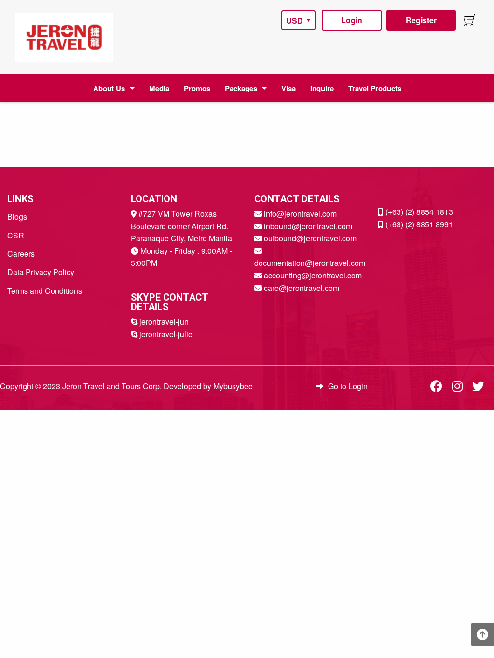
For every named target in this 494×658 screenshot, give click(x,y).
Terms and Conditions (44, 290)
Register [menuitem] (421, 20)
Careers (21, 253)
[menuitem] (64, 37)
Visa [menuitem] (288, 88)
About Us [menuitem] (109, 88)
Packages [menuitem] (241, 88)
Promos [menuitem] (197, 88)
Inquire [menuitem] (322, 88)
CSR (15, 235)
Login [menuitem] (351, 20)
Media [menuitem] (159, 88)
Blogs (17, 216)
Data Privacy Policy (40, 271)
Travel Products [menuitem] (374, 88)
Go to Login (348, 386)
